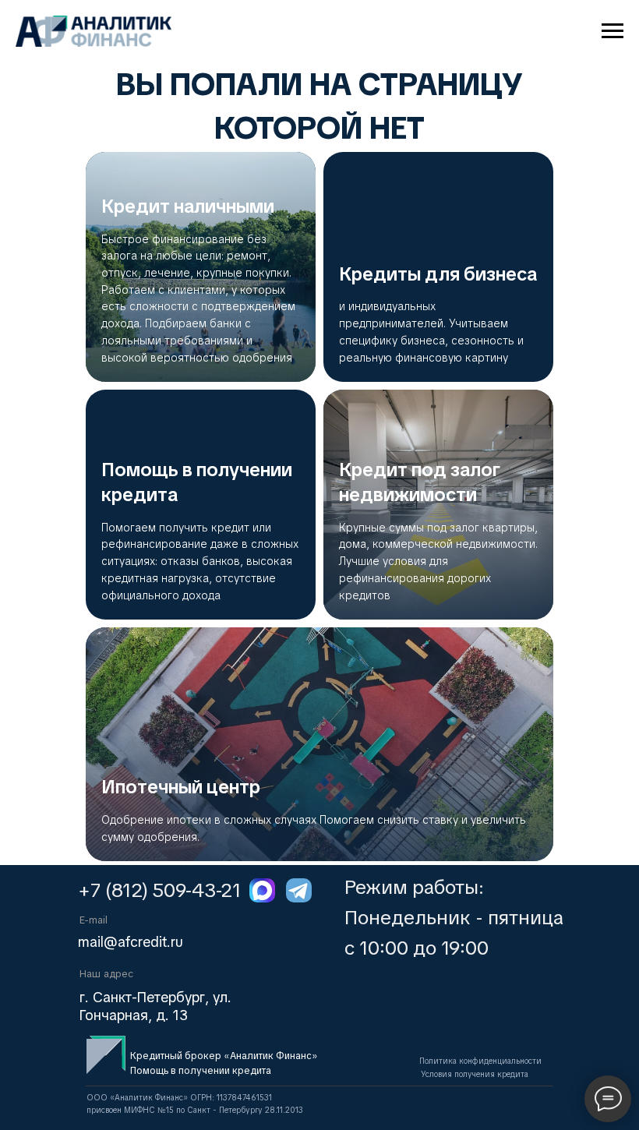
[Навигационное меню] (612, 31)
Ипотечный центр (180, 787)
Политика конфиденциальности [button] (480, 1061)
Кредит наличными (187, 206)
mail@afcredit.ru (130, 942)
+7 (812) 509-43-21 (159, 890)
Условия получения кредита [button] (474, 1074)
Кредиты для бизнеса (438, 274)
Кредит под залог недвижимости (419, 482)
